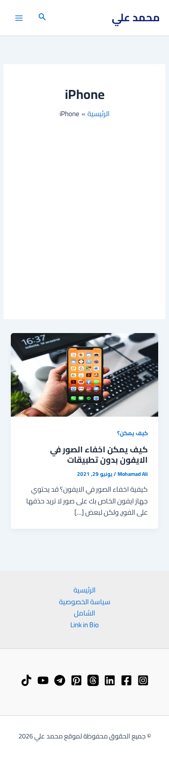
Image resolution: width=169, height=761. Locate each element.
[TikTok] (26, 680)
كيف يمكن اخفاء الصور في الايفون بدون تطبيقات (99, 455)
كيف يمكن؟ (132, 432)
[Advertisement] (84, 209)
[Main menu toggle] (18, 18)
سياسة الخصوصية (84, 602)
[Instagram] (143, 680)
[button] (41, 17)
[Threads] (93, 680)
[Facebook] (126, 680)
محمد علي (136, 17)
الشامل (84, 613)
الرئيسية (84, 590)
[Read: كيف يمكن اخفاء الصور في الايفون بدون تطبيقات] (84, 373)
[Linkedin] (109, 680)
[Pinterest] (76, 680)
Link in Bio (84, 625)
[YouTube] (43, 680)
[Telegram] (59, 680)
